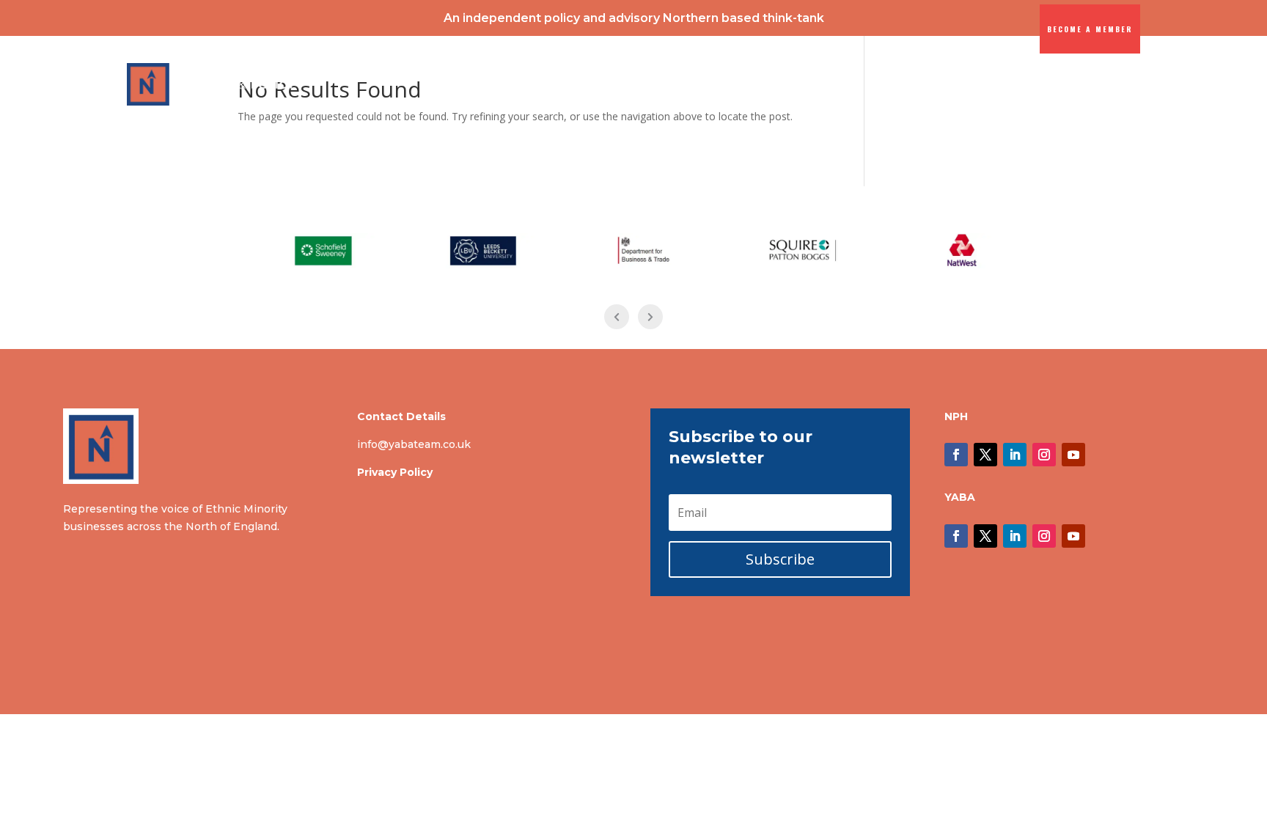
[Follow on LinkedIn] (1015, 454)
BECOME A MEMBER (1090, 28)
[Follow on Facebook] (956, 454)
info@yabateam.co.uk (414, 444)
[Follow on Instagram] (1044, 454)
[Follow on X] (985, 454)
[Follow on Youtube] (1073, 454)
